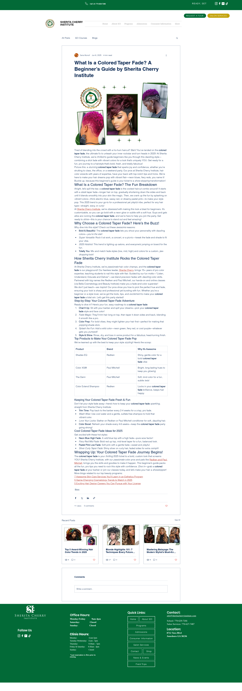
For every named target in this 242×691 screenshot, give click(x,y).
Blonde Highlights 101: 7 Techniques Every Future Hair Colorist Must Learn (119, 550)
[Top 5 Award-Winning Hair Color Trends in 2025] (80, 535)
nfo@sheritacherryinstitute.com (181, 615)
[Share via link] (94, 498)
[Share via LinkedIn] (88, 498)
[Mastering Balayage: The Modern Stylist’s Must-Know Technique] (162, 535)
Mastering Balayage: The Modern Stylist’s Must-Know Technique (162, 550)
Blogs (95, 38)
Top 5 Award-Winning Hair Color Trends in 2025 (79, 550)
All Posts (66, 38)
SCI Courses (81, 38)
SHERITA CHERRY (71, 22)
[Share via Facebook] (75, 498)
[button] (177, 38)
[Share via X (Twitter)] (82, 498)
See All (177, 520)
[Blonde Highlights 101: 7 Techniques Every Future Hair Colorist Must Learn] (121, 535)
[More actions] (166, 55)
